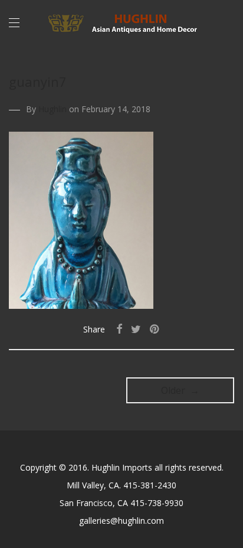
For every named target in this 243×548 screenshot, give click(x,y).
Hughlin (52, 109)
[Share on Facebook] (119, 329)
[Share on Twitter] (136, 329)
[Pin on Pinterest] (155, 329)
